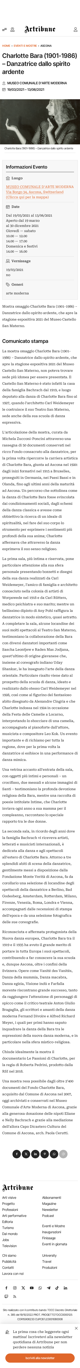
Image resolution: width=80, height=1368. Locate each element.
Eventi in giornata (54, 1244)
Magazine (49, 1203)
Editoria (7, 1222)
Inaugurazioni (51, 1232)
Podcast (48, 1216)
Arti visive (9, 1197)
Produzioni (49, 1267)
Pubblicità (9, 1261)
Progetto (8, 1203)
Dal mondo (10, 1234)
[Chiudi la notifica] (76, 1327)
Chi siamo (9, 1255)
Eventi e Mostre (25, 45)
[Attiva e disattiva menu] (4, 29)
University (49, 1255)
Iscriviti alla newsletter (40, 1358)
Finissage (49, 1238)
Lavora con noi (13, 1273)
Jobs (5, 1240)
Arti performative (14, 1216)
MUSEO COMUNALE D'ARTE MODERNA (37, 83)
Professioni (10, 1210)
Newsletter (50, 1210)
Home (6, 45)
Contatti (8, 1267)
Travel (46, 1261)
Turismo (8, 1228)
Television (9, 1246)
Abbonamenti (51, 1197)
